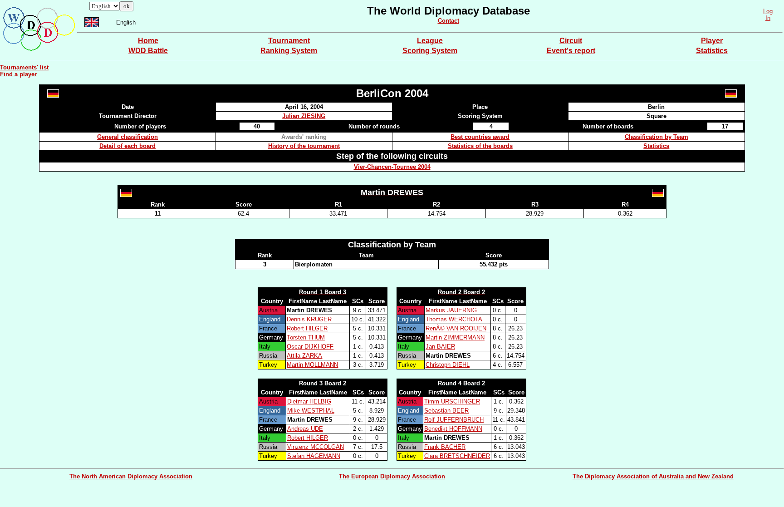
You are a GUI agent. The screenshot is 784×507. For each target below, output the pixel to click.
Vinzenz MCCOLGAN (315, 446)
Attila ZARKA (304, 355)
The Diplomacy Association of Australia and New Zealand (653, 476)
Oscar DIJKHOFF (310, 346)
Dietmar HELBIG (309, 401)
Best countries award (480, 136)
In (767, 18)
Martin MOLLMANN (312, 364)
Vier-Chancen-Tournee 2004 (392, 166)
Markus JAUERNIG (451, 310)
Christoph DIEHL (448, 364)
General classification (127, 136)
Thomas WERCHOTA (454, 319)
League (430, 40)
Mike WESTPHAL (310, 410)
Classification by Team (656, 136)
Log (768, 11)
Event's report (571, 50)
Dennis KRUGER (309, 319)
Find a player (18, 74)
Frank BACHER (445, 446)
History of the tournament (304, 146)
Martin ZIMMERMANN (455, 337)
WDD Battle (148, 50)
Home (148, 40)
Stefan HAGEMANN (313, 456)
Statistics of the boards (480, 146)
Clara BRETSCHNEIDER (457, 456)
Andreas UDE (305, 428)
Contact (448, 20)
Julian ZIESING (303, 116)
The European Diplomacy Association (392, 476)
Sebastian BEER (446, 410)
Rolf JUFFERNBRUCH (454, 419)
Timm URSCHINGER (452, 401)
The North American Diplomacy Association (130, 476)
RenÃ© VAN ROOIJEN (456, 328)
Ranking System (288, 50)
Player (712, 40)
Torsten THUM (306, 337)
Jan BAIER (440, 346)
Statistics (712, 50)
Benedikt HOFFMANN (453, 428)
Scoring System (429, 50)
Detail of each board (127, 146)
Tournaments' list (24, 67)
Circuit (570, 40)
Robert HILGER (307, 328)
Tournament (289, 40)
